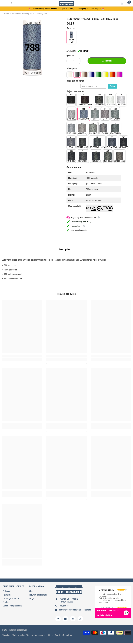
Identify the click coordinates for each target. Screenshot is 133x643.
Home (6, 13)
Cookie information (63, 635)
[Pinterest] (73, 618)
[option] (32, 47)
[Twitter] (80, 618)
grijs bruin (99, 100)
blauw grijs (112, 142)
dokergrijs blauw (97, 142)
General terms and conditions (40, 635)
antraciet (123, 142)
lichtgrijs (110, 100)
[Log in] (122, 3)
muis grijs (115, 114)
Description (64, 249)
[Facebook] (58, 618)
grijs (95, 114)
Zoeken (112, 86)
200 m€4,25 (71, 41)
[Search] (10, 3)
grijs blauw (83, 114)
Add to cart (107, 61)
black (71, 100)
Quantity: (70, 55)
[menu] (3, 3)
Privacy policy (19, 635)
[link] (22, 356)
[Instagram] (65, 618)
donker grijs (115, 128)
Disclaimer (6, 635)
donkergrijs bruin (84, 100)
